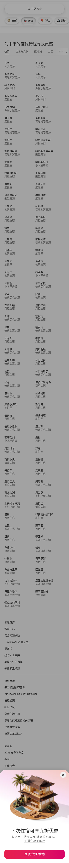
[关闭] (63, 774)
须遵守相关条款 (34, 841)
